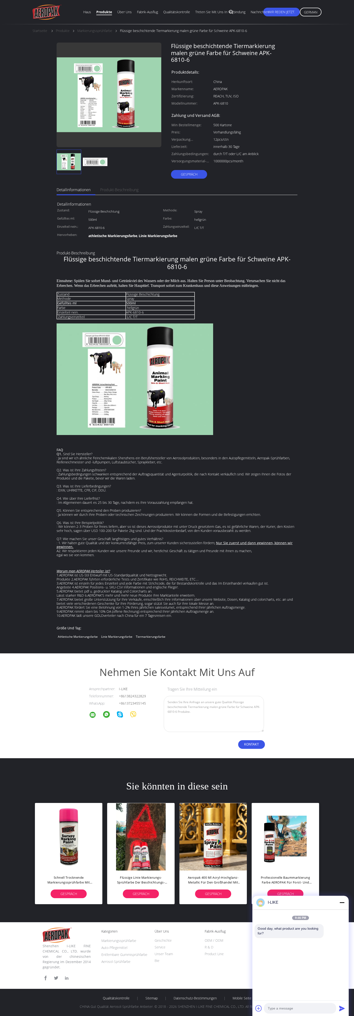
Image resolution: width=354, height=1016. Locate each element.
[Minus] (342, 902)
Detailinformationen (74, 189)
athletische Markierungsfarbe (78, 637)
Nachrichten (260, 12)
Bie (157, 960)
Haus (87, 12)
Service (160, 947)
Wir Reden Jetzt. (281, 12)
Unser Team (164, 954)
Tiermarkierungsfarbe (150, 637)
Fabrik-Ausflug (147, 12)
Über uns (124, 12)
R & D (209, 947)
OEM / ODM (214, 940)
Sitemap (151, 998)
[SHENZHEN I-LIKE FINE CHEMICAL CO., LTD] (95, 715)
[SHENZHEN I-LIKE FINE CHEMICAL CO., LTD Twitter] (56, 978)
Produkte (104, 12)
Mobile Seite (242, 998)
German (310, 12)
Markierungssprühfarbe (118, 940)
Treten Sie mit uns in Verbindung (220, 12)
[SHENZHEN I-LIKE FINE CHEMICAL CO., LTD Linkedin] (67, 978)
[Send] (342, 1008)
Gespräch (189, 174)
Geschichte (163, 940)
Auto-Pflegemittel (114, 947)
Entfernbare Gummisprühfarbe (124, 954)
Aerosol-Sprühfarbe (116, 961)
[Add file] (258, 1008)
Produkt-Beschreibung (119, 189)
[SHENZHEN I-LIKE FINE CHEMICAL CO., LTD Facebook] (45, 978)
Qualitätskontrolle (176, 12)
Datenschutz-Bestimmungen (195, 998)
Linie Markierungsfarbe (116, 637)
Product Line (214, 954)
